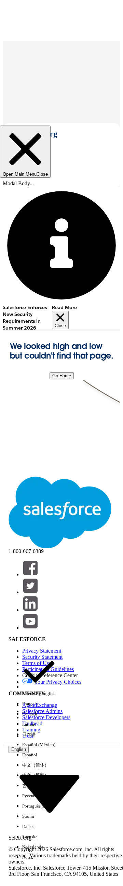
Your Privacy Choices (57, 682)
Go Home (61, 375)
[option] (39, 677)
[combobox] (50, 793)
